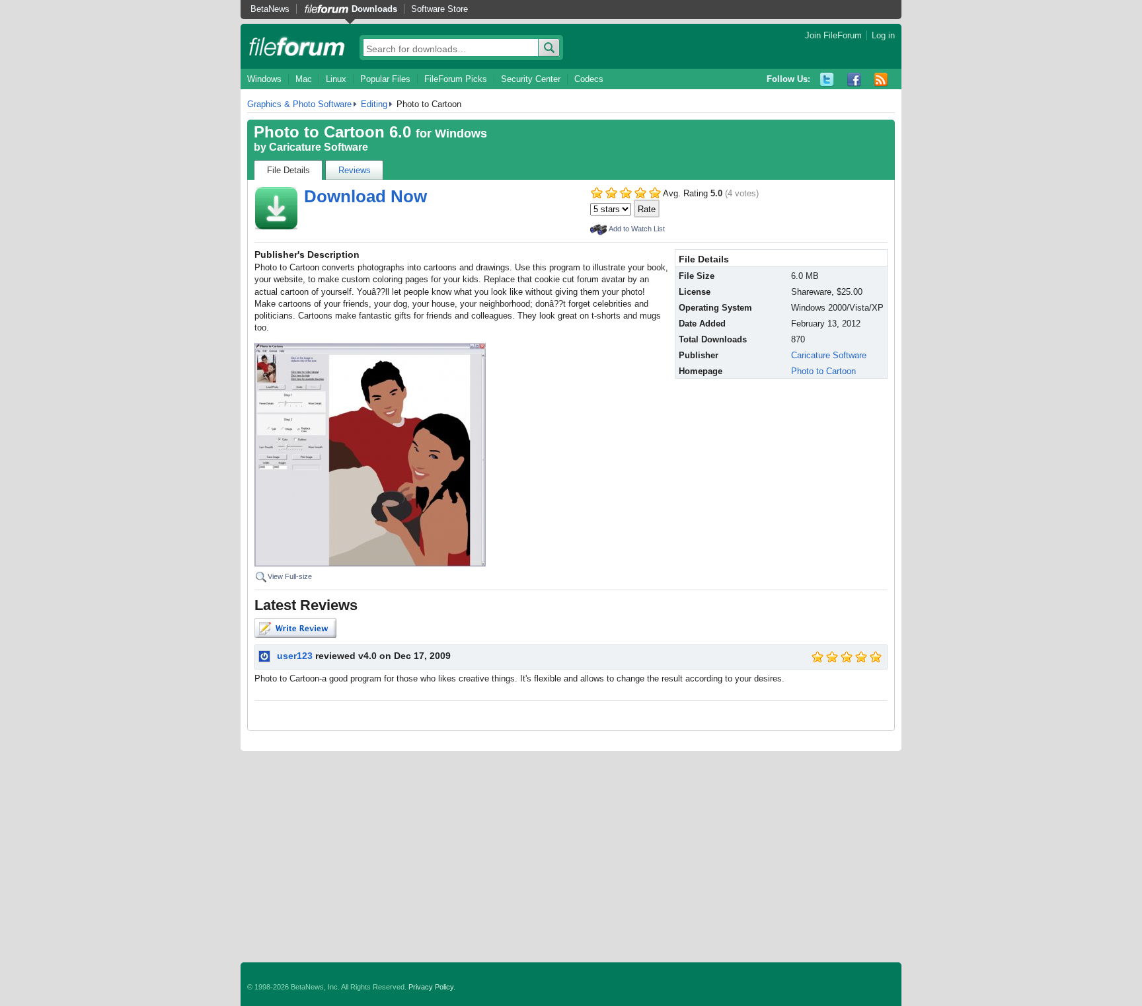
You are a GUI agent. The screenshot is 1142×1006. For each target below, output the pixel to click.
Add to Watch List (637, 229)
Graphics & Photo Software (299, 104)
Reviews (354, 170)
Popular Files (385, 79)
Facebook (854, 80)
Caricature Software (318, 147)
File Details (288, 170)
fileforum (297, 46)
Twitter (827, 80)
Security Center (530, 79)
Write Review (295, 628)
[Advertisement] (571, 856)
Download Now (365, 196)
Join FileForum (833, 35)
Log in (883, 35)
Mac (303, 79)
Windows (264, 79)
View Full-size (290, 576)
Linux (336, 79)
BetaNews (269, 9)
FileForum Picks (455, 79)
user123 (295, 655)
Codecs (588, 79)
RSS (881, 80)
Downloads (374, 9)
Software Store (439, 9)
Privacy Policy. (431, 987)
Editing (374, 104)
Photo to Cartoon (823, 371)
